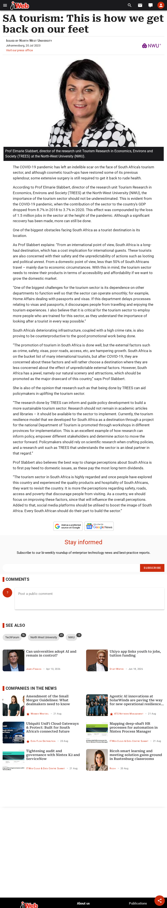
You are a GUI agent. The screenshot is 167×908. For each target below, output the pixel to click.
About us (83, 903)
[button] (5, 5)
